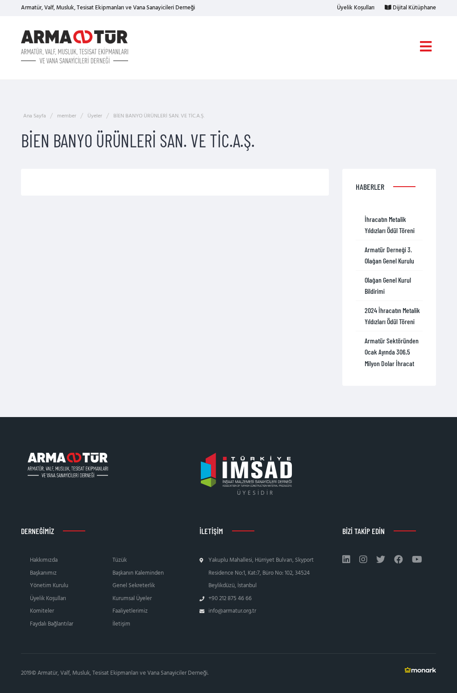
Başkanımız (43, 573)
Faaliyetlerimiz (130, 611)
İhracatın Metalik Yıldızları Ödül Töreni (390, 225)
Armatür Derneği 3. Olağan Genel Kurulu (389, 255)
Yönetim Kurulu (49, 585)
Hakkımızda (44, 560)
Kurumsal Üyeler (132, 598)
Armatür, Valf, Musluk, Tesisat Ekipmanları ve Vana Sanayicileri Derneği (108, 8)
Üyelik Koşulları (355, 8)
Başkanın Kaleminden (138, 573)
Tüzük (119, 560)
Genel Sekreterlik (133, 585)
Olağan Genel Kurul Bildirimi (388, 286)
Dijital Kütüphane (413, 8)
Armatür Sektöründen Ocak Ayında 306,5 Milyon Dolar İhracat (392, 351)
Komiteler (42, 611)
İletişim (121, 624)
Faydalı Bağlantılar (51, 624)
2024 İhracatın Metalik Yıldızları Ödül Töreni (392, 316)
